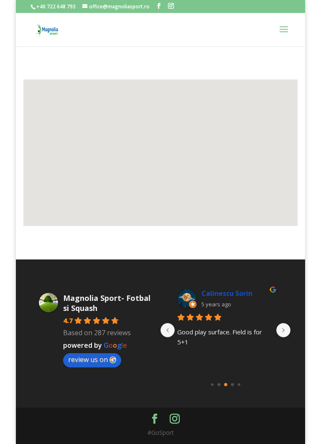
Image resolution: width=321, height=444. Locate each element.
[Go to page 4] (239, 384)
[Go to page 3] (232, 384)
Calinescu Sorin (226, 293)
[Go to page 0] (212, 384)
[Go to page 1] (218, 384)
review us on (88, 359)
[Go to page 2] (225, 384)
